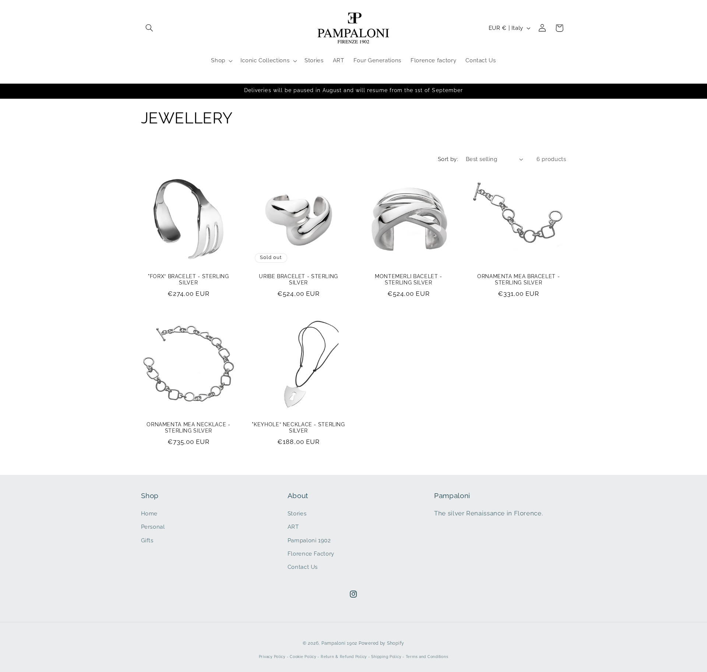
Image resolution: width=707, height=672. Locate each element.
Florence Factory (311, 553)
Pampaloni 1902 (309, 540)
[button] (149, 28)
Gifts (147, 540)
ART (293, 527)
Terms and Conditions (427, 657)
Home (149, 513)
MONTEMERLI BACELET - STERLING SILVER (408, 279)
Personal (153, 527)
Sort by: (448, 159)
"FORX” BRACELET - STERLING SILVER (188, 279)
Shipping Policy (386, 657)
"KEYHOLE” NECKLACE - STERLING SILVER (298, 427)
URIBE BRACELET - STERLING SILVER (298, 279)
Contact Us (303, 567)
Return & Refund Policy (344, 657)
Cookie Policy (303, 657)
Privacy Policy (272, 657)
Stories (297, 513)
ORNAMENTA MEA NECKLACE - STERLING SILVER (188, 427)
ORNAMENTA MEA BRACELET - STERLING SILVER (518, 279)
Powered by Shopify (381, 643)
